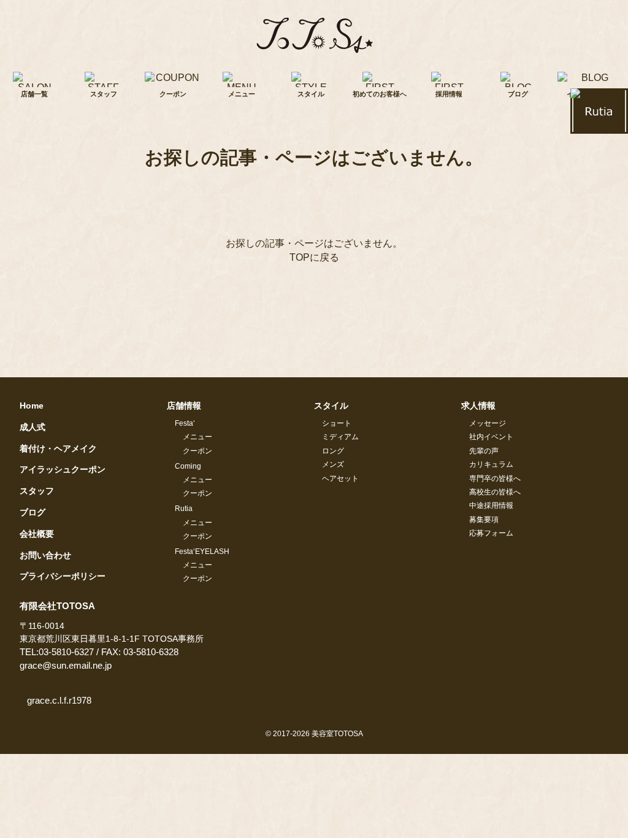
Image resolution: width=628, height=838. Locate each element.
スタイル (331, 405)
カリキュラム (491, 464)
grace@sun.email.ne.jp (66, 665)
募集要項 (484, 519)
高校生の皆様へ (495, 492)
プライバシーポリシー (62, 576)
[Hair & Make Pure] (314, 34)
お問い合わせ (45, 555)
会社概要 (37, 534)
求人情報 (478, 405)
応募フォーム (491, 533)
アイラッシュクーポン (62, 469)
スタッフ (37, 491)
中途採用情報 (491, 505)
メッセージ (487, 423)
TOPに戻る (314, 257)
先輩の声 (484, 451)
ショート (336, 423)
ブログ (32, 512)
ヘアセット (340, 478)
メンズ (333, 464)
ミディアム (340, 436)
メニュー (197, 436)
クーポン (197, 451)
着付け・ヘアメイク (58, 448)
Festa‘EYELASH (202, 551)
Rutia (184, 508)
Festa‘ (185, 423)
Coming (188, 466)
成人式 (32, 427)
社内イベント (491, 436)
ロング (333, 451)
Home (32, 405)
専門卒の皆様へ (495, 478)
